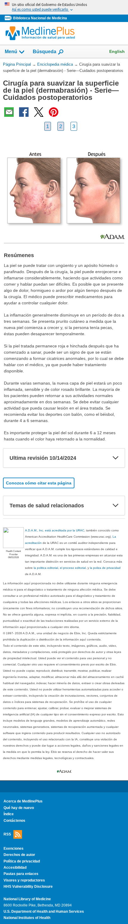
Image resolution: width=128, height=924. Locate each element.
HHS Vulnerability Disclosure (28, 886)
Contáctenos (14, 820)
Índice (9, 814)
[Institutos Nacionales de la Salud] (9, 18)
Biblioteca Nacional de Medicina (40, 18)
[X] (39, 112)
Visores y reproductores (24, 880)
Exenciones (14, 848)
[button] (115, 458)
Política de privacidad (22, 861)
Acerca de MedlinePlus (23, 801)
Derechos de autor (19, 855)
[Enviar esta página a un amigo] (9, 112)
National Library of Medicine (27, 899)
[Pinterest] (54, 112)
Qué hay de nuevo (19, 808)
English (117, 51)
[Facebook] (24, 112)
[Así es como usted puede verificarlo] (64, 7)
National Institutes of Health (27, 918)
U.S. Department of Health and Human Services (44, 911)
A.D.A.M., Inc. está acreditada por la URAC (54, 530)
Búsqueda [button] (44, 51)
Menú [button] (11, 51)
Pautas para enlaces (21, 874)
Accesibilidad (15, 867)
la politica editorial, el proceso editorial (60, 567)
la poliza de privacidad (105, 567)
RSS (7, 834)
